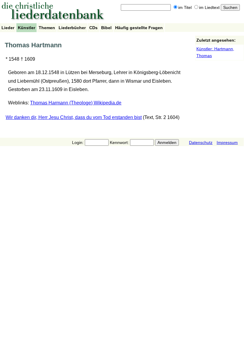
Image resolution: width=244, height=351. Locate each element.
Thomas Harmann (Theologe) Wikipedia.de (75, 102)
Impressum (227, 142)
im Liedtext (209, 7)
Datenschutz (200, 142)
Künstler (26, 27)
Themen (47, 27)
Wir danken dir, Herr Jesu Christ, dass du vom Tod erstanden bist (74, 117)
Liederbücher (72, 27)
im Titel (185, 7)
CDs (93, 27)
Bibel (106, 27)
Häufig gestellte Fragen (139, 27)
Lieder (7, 27)
